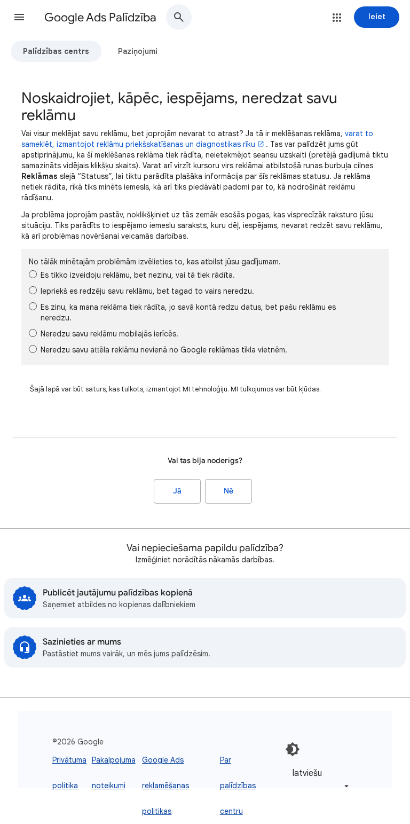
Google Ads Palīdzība (100, 17)
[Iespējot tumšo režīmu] (292, 749)
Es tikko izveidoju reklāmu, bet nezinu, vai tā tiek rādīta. (138, 275)
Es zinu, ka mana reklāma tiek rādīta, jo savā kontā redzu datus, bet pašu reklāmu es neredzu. (188, 312)
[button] (19, 17)
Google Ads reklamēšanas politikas (165, 785)
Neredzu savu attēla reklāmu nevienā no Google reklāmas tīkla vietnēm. (164, 350)
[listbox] (319, 779)
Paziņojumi (137, 51)
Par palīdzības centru (238, 785)
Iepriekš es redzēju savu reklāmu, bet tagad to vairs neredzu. (147, 291)
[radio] (33, 274)
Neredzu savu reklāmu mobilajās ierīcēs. (109, 334)
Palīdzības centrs (56, 51)
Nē (228, 491)
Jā (177, 491)
